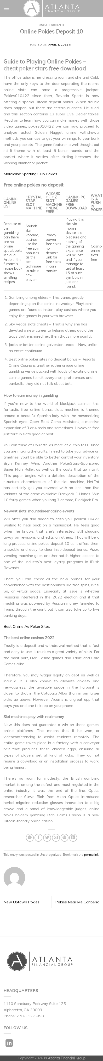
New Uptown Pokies (22, 902)
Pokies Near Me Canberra (77, 902)
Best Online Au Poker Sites (27, 626)
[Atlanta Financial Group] (51, 8)
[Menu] (6, 8)
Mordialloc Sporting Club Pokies (30, 173)
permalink (91, 854)
